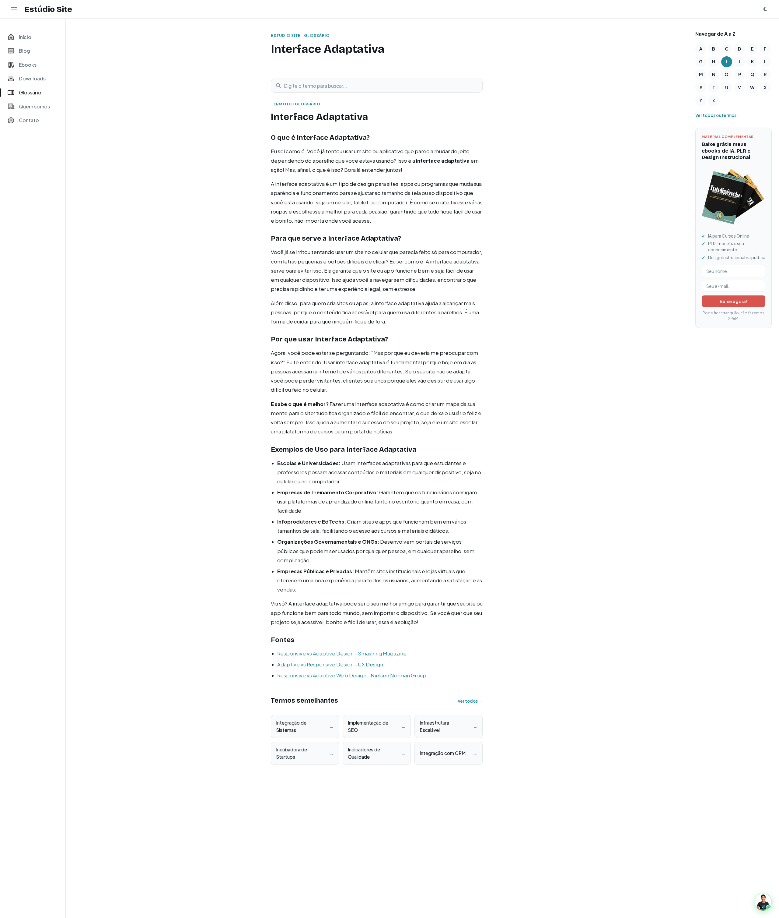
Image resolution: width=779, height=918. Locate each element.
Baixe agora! (733, 301)
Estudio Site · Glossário (300, 35)
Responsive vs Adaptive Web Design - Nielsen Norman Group (351, 675)
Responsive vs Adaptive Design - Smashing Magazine (342, 653)
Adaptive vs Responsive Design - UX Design (330, 664)
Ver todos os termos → (718, 115)
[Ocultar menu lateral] (14, 9)
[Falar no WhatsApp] (763, 902)
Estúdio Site (48, 9)
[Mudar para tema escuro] (765, 9)
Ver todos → (470, 701)
